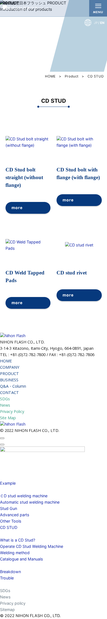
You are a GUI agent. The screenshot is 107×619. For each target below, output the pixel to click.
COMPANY (9, 367)
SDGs (5, 398)
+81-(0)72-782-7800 (28, 354)
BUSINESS (9, 379)
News (5, 405)
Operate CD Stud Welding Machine (31, 546)
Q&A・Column (13, 386)
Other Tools (10, 521)
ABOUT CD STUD (16, 533)
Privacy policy (13, 603)
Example (8, 483)
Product (71, 76)
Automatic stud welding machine (30, 502)
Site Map (8, 417)
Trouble (7, 578)
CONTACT (9, 392)
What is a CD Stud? (17, 540)
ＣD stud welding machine (23, 495)
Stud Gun (8, 508)
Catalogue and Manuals (21, 559)
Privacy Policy (12, 411)
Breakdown (10, 571)
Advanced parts (14, 514)
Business (8, 476)
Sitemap (7, 609)
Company (9, 470)
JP (96, 23)
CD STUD (8, 527)
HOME (50, 76)
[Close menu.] (2, 444)
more (17, 207)
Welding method (15, 552)
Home (5, 464)
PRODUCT (9, 373)
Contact (7, 584)
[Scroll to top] (2, 438)
